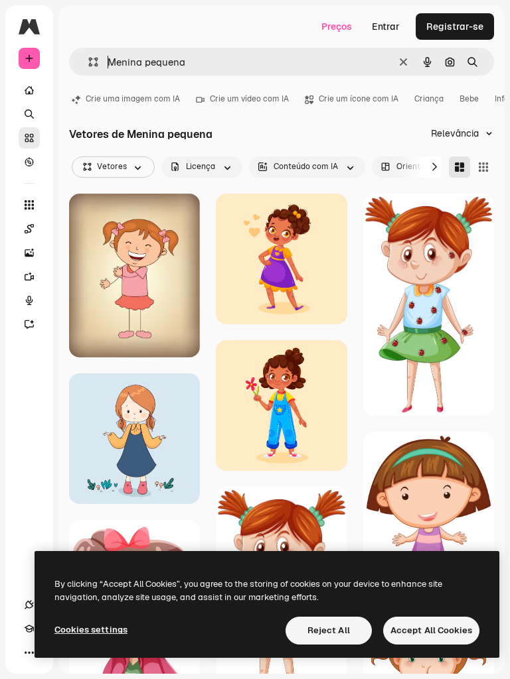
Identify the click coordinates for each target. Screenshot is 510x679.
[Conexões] (29, 604)
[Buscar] (29, 114)
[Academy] (29, 628)
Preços (336, 26)
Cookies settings (91, 629)
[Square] (483, 167)
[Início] (29, 90)
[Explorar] (29, 161)
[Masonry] (459, 167)
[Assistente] (29, 324)
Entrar (386, 26)
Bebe (469, 98)
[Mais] (29, 652)
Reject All (328, 630)
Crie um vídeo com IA (249, 98)
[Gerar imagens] (29, 252)
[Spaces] (29, 228)
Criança (429, 98)
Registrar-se (454, 26)
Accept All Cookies (431, 630)
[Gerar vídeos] (29, 276)
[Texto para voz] (29, 300)
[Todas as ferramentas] (29, 205)
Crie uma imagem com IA (133, 98)
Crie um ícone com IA (358, 98)
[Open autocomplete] (88, 62)
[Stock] (29, 138)
